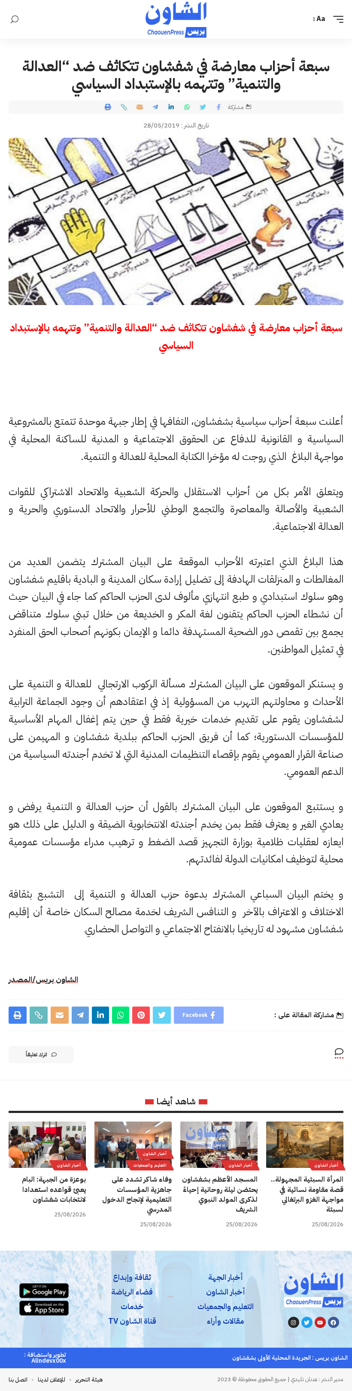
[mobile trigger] (336, 19)
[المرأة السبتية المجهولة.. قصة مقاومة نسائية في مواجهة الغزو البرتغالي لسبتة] (304, 1145)
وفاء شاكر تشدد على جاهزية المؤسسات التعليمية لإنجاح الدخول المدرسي (137, 1194)
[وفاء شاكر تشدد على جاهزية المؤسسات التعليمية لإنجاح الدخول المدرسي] (133, 1145)
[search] (15, 19)
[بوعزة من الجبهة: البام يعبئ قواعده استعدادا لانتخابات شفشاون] (47, 1145)
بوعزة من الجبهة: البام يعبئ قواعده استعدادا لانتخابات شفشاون (54, 1189)
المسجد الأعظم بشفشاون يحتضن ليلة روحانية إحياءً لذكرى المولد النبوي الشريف (220, 1194)
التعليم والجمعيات (150, 1165)
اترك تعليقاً (36, 1054)
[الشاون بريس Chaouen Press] (175, 19)
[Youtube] (320, 1322)
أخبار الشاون (326, 1165)
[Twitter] (307, 1322)
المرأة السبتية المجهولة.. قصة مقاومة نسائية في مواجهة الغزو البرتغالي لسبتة (307, 1194)
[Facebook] (333, 1322)
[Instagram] (293, 1322)
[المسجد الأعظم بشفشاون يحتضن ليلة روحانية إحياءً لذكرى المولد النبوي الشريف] (219, 1145)
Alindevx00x (48, 1360)
